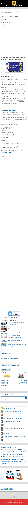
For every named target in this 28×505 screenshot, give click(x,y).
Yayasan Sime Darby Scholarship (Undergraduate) (14, 436)
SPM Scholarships (18, 349)
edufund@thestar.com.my (19, 146)
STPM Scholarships (6, 353)
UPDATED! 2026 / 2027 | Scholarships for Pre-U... (14, 418)
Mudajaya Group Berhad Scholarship (11, 414)
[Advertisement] (14, 42)
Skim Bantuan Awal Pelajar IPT (10, 408)
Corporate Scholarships (8, 349)
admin (3, 25)
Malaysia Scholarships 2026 (14, 5)
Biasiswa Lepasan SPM (15, 358)
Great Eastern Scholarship (9, 424)
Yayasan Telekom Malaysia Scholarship (12, 421)
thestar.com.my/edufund (10, 110)
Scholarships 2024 (5, 365)
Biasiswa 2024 (6, 358)
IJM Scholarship (6, 433)
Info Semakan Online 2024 (9, 447)
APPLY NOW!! (4, 150)
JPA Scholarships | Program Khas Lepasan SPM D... (14, 429)
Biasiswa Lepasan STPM (7, 362)
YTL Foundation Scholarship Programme (12, 440)
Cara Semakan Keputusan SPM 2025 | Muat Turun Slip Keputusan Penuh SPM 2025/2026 (13, 461)
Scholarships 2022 (17, 362)
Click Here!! (9, 152)
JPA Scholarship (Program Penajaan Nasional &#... (15, 411)
